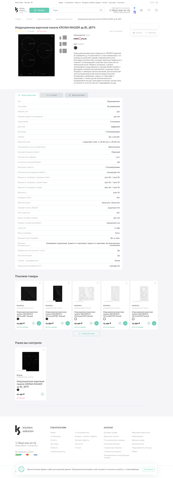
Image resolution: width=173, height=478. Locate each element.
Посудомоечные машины (114, 440)
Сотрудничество (82, 433)
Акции (61, 3)
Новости (78, 3)
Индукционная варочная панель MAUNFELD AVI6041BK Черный (27, 314)
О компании (69, 3)
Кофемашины (137, 436)
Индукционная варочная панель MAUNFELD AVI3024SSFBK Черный (56, 314)
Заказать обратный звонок (121, 12)
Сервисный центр (57, 452)
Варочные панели (111, 436)
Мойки (134, 452)
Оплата (105, 3)
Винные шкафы (138, 440)
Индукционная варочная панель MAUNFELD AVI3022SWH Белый (142, 314)
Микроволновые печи (141, 433)
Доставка (112, 3)
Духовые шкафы (110, 433)
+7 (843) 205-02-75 (119, 10)
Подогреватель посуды (141, 448)
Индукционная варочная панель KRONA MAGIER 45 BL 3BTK (30, 384)
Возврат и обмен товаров (91, 3)
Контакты (120, 3)
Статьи (78, 448)
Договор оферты (82, 440)
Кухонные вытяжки (112, 444)
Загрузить (106, 203)
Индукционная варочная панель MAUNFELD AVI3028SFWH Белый (113, 314)
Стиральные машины (113, 448)
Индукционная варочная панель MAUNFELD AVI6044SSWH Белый (84, 314)
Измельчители (138, 444)
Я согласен (148, 469)
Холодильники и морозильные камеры (116, 456)
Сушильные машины (112, 452)
